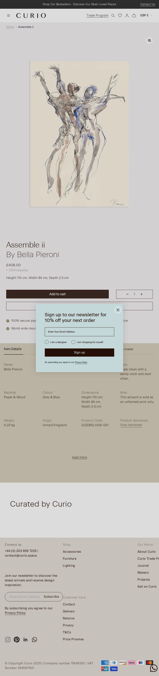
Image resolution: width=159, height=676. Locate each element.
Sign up (79, 352)
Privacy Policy (81, 362)
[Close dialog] (118, 310)
